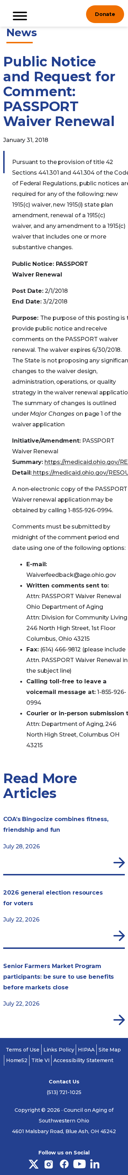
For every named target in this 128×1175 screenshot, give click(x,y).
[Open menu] (75, 14)
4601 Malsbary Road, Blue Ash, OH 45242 (64, 1131)
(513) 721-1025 (64, 1092)
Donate (105, 14)
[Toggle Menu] (20, 16)
